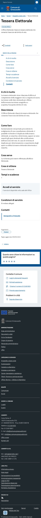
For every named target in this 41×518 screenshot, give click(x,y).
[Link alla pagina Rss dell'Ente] (2, 498)
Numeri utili (5, 440)
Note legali (4, 472)
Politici (3, 347)
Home (3, 16)
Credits (36, 508)
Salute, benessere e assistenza (11, 373)
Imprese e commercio (8, 370)
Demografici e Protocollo (12, 216)
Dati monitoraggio (7, 508)
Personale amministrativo (9, 343)
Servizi (9, 16)
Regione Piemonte (7, 2)
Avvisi (3, 393)
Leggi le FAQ (5, 480)
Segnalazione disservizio (9, 483)
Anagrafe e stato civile (19, 16)
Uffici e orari (5, 437)
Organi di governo (7, 340)
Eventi (3, 407)
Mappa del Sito (14, 510)
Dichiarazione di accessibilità (10, 475)
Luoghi (3, 404)
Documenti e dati (6, 334)
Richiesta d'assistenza (8, 488)
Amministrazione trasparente (10, 478)
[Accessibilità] (5, 512)
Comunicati (5, 390)
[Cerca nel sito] (35, 8)
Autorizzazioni (5, 364)
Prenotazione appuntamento (10, 485)
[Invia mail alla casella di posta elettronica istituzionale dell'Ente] (16, 431)
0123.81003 (11, 425)
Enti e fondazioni (6, 337)
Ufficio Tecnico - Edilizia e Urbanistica (13, 379)
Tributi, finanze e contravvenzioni (12, 376)
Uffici (2, 350)
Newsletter (5, 500)
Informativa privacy (7, 469)
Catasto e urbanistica (8, 367)
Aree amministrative (8, 331)
